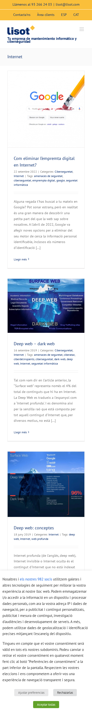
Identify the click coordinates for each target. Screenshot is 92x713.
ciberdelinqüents (24, 359)
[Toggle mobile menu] (82, 29)
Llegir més (20, 259)
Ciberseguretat (64, 171)
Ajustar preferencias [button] (31, 693)
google (60, 180)
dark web (60, 359)
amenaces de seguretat (48, 176)
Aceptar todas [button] (46, 704)
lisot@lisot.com (67, 4)
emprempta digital (43, 180)
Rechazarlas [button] (65, 693)
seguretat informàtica (44, 363)
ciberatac (69, 354)
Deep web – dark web (34, 343)
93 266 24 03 (41, 4)
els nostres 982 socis (36, 579)
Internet (19, 176)
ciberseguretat (22, 180)
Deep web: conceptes (34, 528)
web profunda (39, 539)
